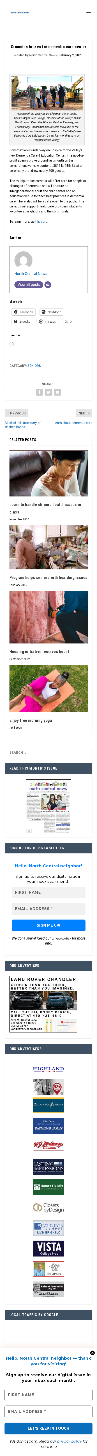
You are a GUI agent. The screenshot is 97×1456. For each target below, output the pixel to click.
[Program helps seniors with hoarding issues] (48, 547)
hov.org (42, 221)
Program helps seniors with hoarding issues (48, 577)
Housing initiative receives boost (39, 651)
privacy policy (69, 1441)
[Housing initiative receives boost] (48, 617)
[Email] (47, 284)
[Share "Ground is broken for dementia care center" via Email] (57, 392)
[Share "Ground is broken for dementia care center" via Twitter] (48, 392)
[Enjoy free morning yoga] (48, 688)
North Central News (43, 55)
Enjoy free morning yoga (30, 720)
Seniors (34, 366)
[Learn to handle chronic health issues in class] (48, 473)
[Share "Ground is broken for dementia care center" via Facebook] (39, 392)
